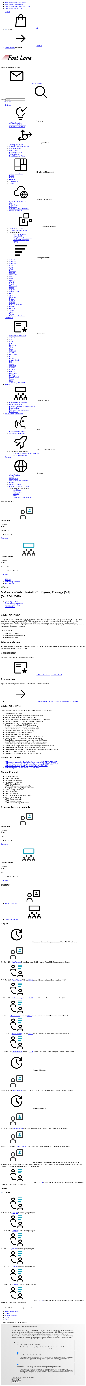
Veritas (11, 314)
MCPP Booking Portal (20, 455)
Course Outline (10, 607)
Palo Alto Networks (15, 304)
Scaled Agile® (14, 377)
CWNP (11, 282)
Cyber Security (14, 205)
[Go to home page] (16, 65)
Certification (9, 318)
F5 (10, 356)
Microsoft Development (21, 240)
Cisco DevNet (18, 236)
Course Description (11, 601)
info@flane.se (37, 83)
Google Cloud (14, 291)
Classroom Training (11, 919)
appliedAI (12, 263)
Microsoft (12, 297)
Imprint (7, 1313)
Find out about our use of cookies (23, 1377)
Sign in (7, 12)
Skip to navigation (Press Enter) (15, 2)
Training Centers (14, 154)
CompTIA (12, 280)
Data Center (13, 207)
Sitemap (7, 1319)
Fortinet (11, 288)
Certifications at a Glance (17, 336)
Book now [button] (4, 538)
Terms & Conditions (11, 1311)
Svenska (39, 46)
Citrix (11, 278)
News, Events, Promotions (14, 414)
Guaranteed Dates (15, 148)
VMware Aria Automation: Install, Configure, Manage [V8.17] (31, 762)
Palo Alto (12, 371)
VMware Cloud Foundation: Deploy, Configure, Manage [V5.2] (31, 764)
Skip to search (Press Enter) (14, 4)
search (3, 99)
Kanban (11, 178)
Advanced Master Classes (17, 125)
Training (8, 105)
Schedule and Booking (12, 605)
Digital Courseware (15, 152)
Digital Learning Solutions (18, 402)
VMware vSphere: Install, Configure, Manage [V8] (57, 701)
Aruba (11, 267)
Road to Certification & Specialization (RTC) (28, 453)
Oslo (15, 496)
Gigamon (12, 289)
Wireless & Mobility (16, 210)
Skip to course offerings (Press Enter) (17, 6)
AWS (11, 269)
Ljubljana (15, 1213)
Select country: (10, 48)
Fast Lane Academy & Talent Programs (22, 406)
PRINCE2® (13, 179)
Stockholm (17, 490)
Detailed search (6, 101)
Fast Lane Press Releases (17, 431)
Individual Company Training (19, 410)
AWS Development (19, 234)
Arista (11, 265)
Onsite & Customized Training (19, 146)
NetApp (12, 299)
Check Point (13, 274)
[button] (18, 48)
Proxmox (12, 306)
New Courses (13, 150)
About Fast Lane (14, 475)
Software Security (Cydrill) (18, 230)
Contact (7, 1317)
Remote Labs (13, 412)
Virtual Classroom (11, 903)
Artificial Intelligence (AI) (17, 201)
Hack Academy (14, 408)
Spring (15, 242)
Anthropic (12, 261)
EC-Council (13, 286)
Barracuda (12, 271)
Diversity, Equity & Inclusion (19, 486)
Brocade (12, 273)
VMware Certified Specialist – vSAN (49, 675)
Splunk (11, 310)
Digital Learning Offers (17, 156)
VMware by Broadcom (17, 316)
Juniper (11, 295)
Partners (12, 482)
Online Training (15, 962)
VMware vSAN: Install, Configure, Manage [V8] (26, 766)
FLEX (30, 980)
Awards (11, 477)
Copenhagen (17, 492)
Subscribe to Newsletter (17, 433)
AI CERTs (12, 259)
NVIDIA (12, 301)
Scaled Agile (13, 181)
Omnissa (12, 303)
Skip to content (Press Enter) (14, 8)
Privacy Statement (11, 1315)
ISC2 (11, 293)
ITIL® (11, 176)
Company (8, 457)
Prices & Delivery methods (14, 603)
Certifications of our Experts (18, 480)
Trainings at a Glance (16, 174)
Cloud (11, 203)
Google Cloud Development (22, 238)
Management (13, 479)
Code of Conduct (15, 484)
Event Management (15, 404)
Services (8, 384)
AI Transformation (15, 123)
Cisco (11, 276)
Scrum (11, 183)
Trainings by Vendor (16, 145)
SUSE (11, 312)
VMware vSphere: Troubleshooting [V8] (22, 768)
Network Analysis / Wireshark (19, 209)
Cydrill (11, 284)
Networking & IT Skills (17, 127)
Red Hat (12, 308)
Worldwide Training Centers (22, 497)
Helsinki (16, 494)
